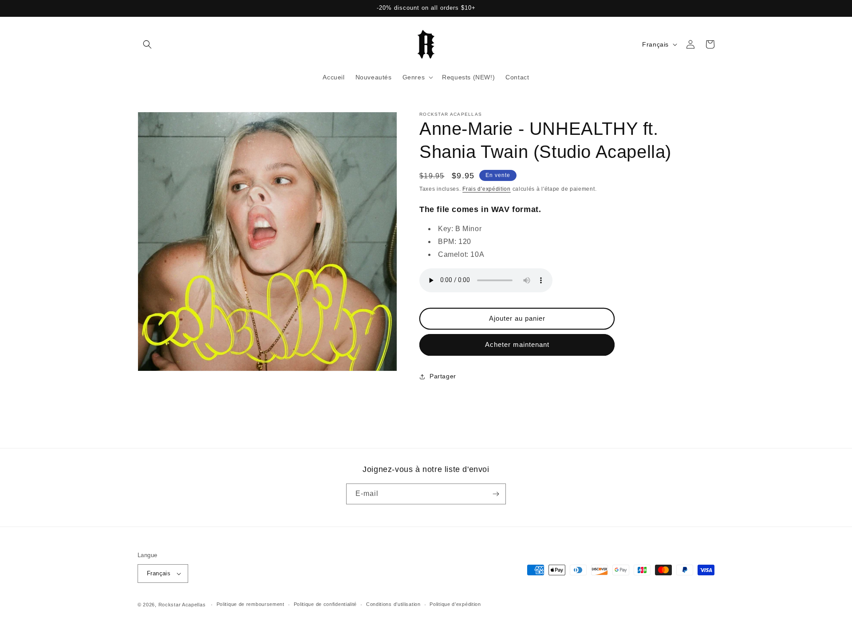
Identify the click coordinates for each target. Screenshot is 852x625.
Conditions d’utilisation (393, 604)
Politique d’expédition (455, 604)
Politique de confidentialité (325, 604)
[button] (147, 44)
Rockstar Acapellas (182, 604)
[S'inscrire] (495, 493)
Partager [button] (443, 376)
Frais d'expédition (486, 189)
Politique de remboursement (250, 604)
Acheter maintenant (517, 344)
